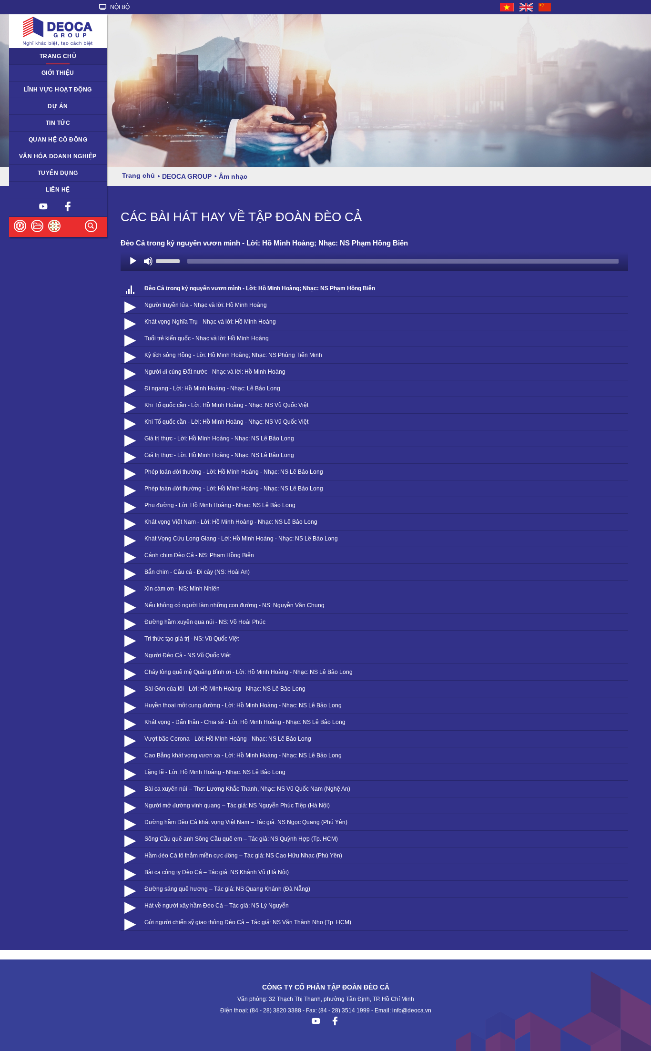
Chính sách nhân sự (42, 173)
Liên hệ (58, 189)
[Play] (133, 261)
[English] (526, 7)
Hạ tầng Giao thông (41, 106)
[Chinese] (545, 7)
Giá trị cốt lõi (32, 156)
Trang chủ (58, 56)
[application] (374, 261)
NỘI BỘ (119, 7)
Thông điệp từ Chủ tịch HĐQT (55, 73)
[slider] (169, 260)
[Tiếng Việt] (507, 7)
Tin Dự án (28, 123)
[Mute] (148, 261)
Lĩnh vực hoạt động (58, 89)
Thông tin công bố (39, 139)
